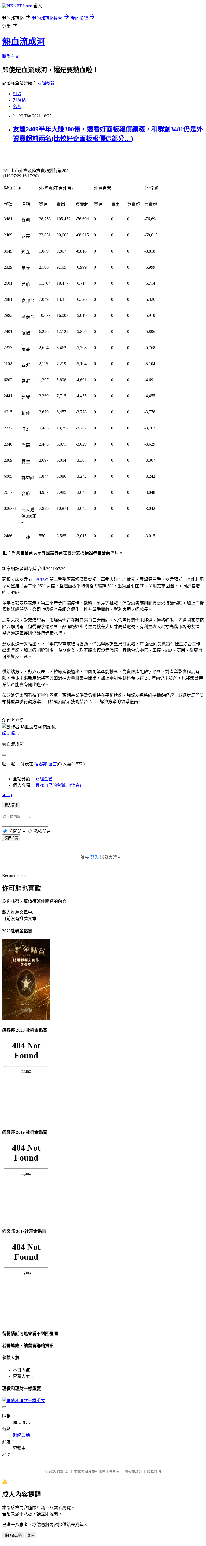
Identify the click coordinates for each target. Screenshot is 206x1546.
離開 (30, 1535)
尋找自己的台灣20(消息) (58, 785)
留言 (52, 764)
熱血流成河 (23, 41)
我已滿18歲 (13, 1535)
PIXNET (63, 1471)
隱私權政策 (133, 1471)
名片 (17, 106)
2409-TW (38, 579)
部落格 (19, 100)
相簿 (17, 93)
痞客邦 (40, 764)
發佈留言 (11, 838)
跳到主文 (10, 56)
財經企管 (44, 779)
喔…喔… (10, 733)
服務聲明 (154, 1471)
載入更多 (11, 805)
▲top (7, 794)
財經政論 (46, 83)
